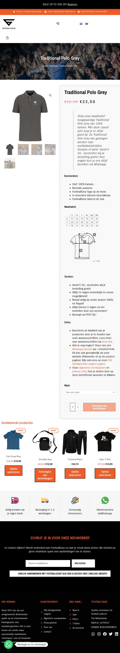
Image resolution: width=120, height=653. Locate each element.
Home (45, 66)
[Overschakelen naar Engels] (86, 24)
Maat (67, 385)
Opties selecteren (13, 470)
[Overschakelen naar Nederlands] (81, 24)
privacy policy (80, 371)
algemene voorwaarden (92, 367)
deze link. (107, 341)
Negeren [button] (72, 4)
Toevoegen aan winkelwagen (99, 407)
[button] (57, 24)
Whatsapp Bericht (82, 349)
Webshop (54, 66)
